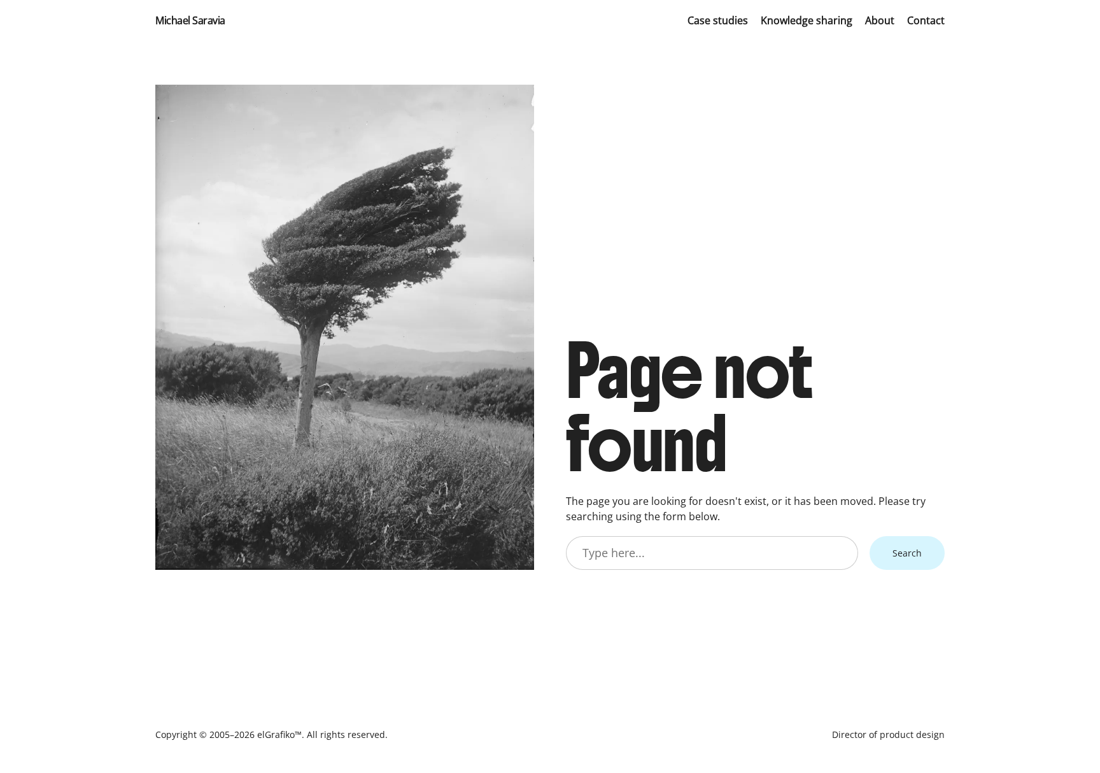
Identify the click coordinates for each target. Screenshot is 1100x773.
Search (907, 553)
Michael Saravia (190, 20)
